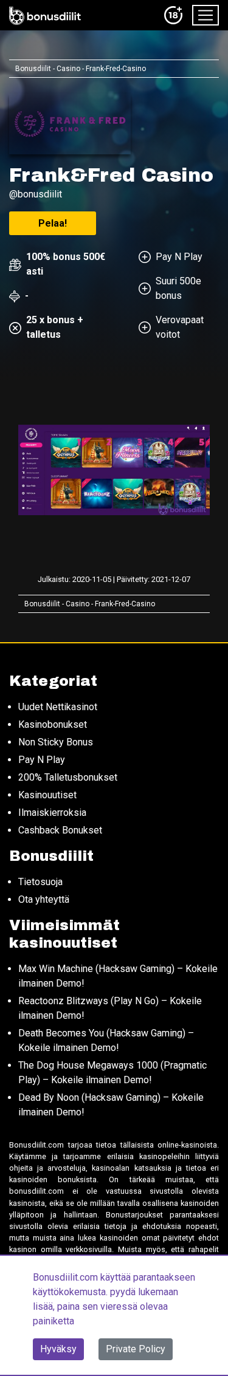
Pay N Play (41, 759)
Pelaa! (52, 223)
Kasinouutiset (47, 795)
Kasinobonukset (52, 724)
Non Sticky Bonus (55, 742)
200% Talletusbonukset (67, 777)
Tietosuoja (40, 882)
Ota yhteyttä (43, 899)
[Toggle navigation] (205, 15)
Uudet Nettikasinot (57, 707)
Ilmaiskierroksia (52, 812)
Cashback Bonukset (60, 830)
